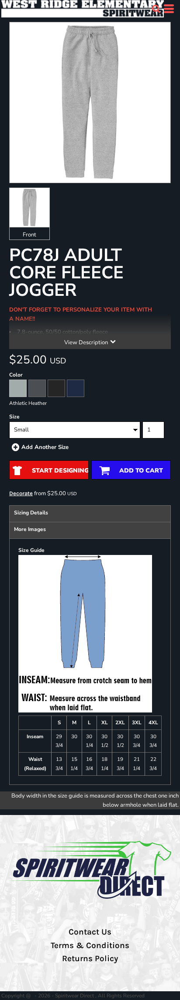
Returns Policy (90, 958)
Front (29, 235)
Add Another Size (45, 447)
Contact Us (90, 932)
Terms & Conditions (90, 945)
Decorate (21, 493)
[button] (156, 8)
